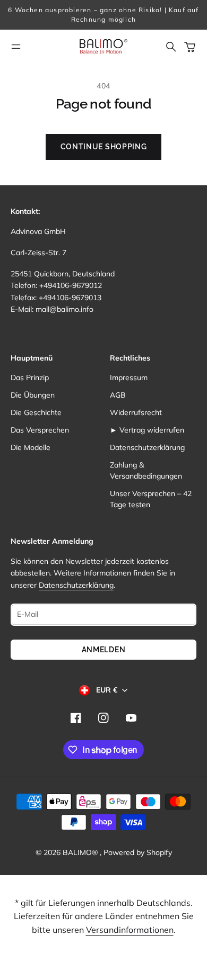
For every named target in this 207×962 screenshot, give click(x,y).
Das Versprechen (40, 430)
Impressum (129, 377)
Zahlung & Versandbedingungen (146, 470)
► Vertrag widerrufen (147, 430)
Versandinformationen (130, 929)
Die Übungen (33, 395)
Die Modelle (30, 447)
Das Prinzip (30, 377)
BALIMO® (81, 852)
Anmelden (104, 649)
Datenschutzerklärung (147, 447)
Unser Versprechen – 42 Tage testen (151, 499)
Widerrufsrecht (136, 412)
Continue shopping (104, 146)
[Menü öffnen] (16, 46)
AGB (118, 395)
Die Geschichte (36, 412)
